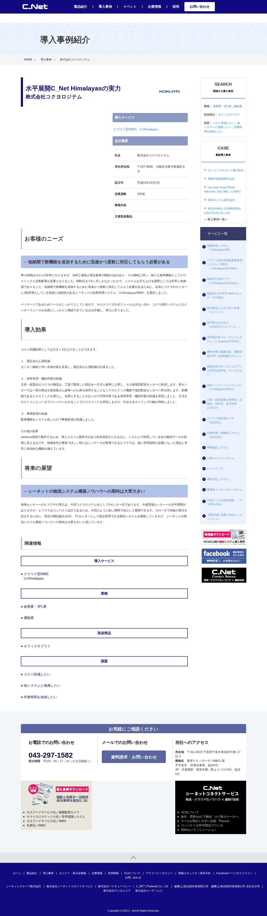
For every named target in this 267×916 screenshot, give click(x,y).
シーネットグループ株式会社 (23, 886)
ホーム (17, 873)
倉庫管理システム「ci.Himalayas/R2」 (219, 247)
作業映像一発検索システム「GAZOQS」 (223, 435)
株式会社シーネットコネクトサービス (70, 886)
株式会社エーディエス (148, 890)
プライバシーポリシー (159, 873)
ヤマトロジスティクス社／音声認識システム (56, 816)
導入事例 (105, 6)
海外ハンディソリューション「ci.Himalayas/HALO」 (224, 387)
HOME (28, 59)
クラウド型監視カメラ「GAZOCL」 (220, 420)
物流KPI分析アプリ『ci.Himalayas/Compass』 (223, 281)
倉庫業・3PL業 (35, 606)
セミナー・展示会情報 (72, 873)
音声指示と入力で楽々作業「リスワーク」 (223, 310)
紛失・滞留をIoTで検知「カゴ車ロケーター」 (211, 816)
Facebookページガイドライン (234, 873)
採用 (176, 6)
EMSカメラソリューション (199, 829)
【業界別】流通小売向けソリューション (224, 517)
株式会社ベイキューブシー (114, 886)
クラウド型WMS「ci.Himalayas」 (137, 129)
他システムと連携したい (42, 685)
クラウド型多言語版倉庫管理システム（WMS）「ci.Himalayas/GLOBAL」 (224, 264)
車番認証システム (218, 447)
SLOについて (132, 873)
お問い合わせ (200, 6)
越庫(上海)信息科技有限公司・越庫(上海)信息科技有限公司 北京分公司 (217, 886)
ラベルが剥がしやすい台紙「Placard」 (206, 821)
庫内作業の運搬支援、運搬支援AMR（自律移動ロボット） (225, 354)
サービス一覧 (218, 233)
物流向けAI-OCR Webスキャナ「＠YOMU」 (224, 295)
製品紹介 (80, 6)
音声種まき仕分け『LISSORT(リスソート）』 (224, 324)
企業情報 (154, 6)
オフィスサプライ (37, 646)
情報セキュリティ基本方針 (194, 873)
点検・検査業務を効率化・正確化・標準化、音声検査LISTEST (224, 403)
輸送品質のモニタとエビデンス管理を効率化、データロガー (224, 370)
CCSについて (190, 812)
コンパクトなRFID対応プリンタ (202, 825)
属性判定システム (218, 479)
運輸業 (29, 618)
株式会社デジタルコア (117, 890)
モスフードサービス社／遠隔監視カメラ (53, 812)
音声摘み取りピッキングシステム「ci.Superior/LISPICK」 (224, 339)
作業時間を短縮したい (40, 697)
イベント (130, 6)
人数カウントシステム (220, 458)
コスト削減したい (37, 674)
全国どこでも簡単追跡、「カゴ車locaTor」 (224, 502)
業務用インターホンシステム (224, 489)
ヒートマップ (215, 468)
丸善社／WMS (36, 825)
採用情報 (113, 873)
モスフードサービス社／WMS (46, 821)
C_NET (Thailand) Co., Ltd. (152, 886)
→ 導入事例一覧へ (216, 219)
